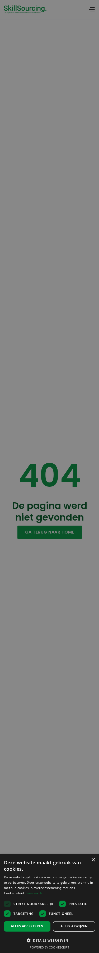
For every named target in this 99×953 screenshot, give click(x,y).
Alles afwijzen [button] (74, 926)
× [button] (93, 860)
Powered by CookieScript (49, 947)
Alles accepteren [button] (27, 926)
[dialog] (49, 903)
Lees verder (35, 893)
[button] (49, 940)
